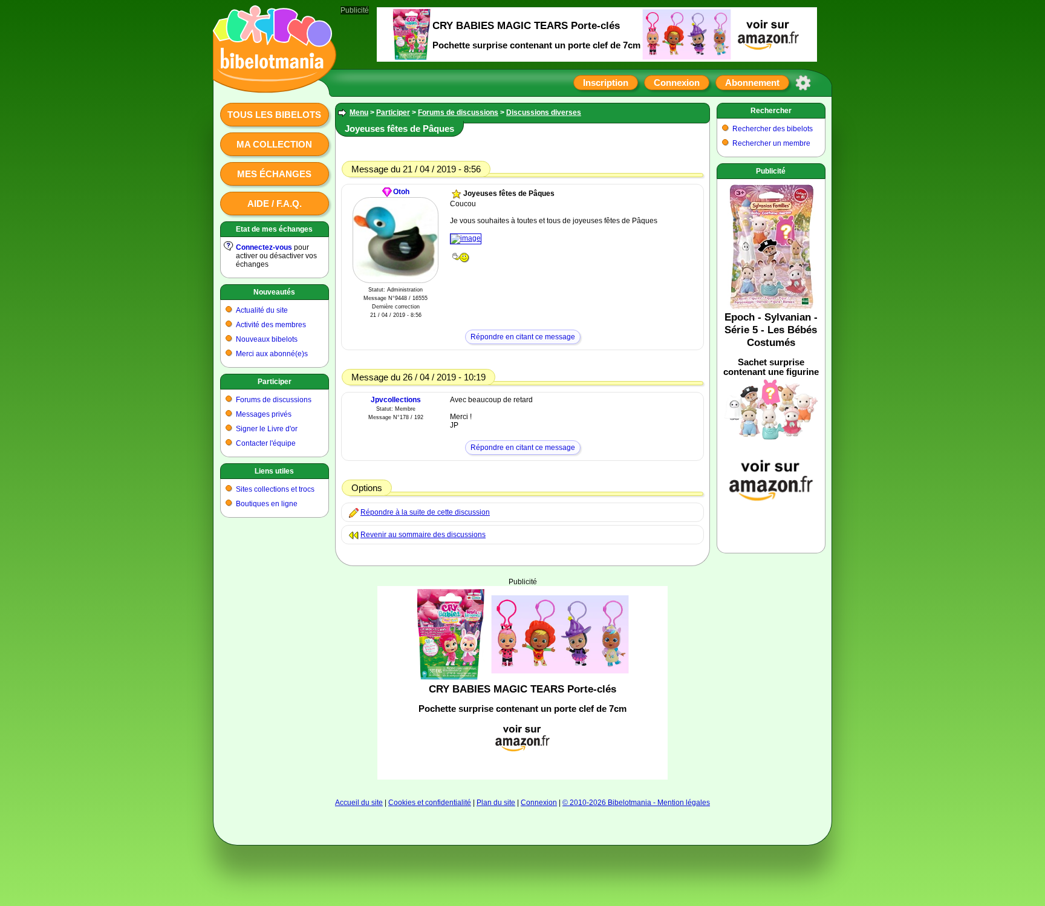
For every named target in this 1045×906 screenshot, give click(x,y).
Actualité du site (262, 310)
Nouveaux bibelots (267, 339)
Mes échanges (274, 174)
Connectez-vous (264, 247)
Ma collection (274, 144)
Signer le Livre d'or (267, 429)
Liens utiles (274, 471)
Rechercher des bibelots (772, 129)
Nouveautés (274, 292)
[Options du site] (803, 83)
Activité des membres (271, 325)
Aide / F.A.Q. (274, 203)
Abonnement (752, 82)
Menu (359, 112)
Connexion (677, 82)
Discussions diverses (543, 112)
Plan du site (496, 802)
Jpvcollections (396, 400)
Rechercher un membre (771, 143)
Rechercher (771, 110)
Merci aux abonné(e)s (272, 354)
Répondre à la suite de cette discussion (425, 512)
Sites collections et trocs (275, 489)
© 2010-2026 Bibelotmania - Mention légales (636, 802)
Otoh (401, 191)
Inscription (605, 82)
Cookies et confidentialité (429, 802)
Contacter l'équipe (266, 443)
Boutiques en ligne (267, 504)
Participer (274, 381)
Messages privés (263, 414)
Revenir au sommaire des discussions (423, 534)
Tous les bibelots (274, 114)
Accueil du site (359, 802)
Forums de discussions (273, 400)
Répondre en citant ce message (522, 337)
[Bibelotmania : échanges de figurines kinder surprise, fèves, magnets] (270, 81)
